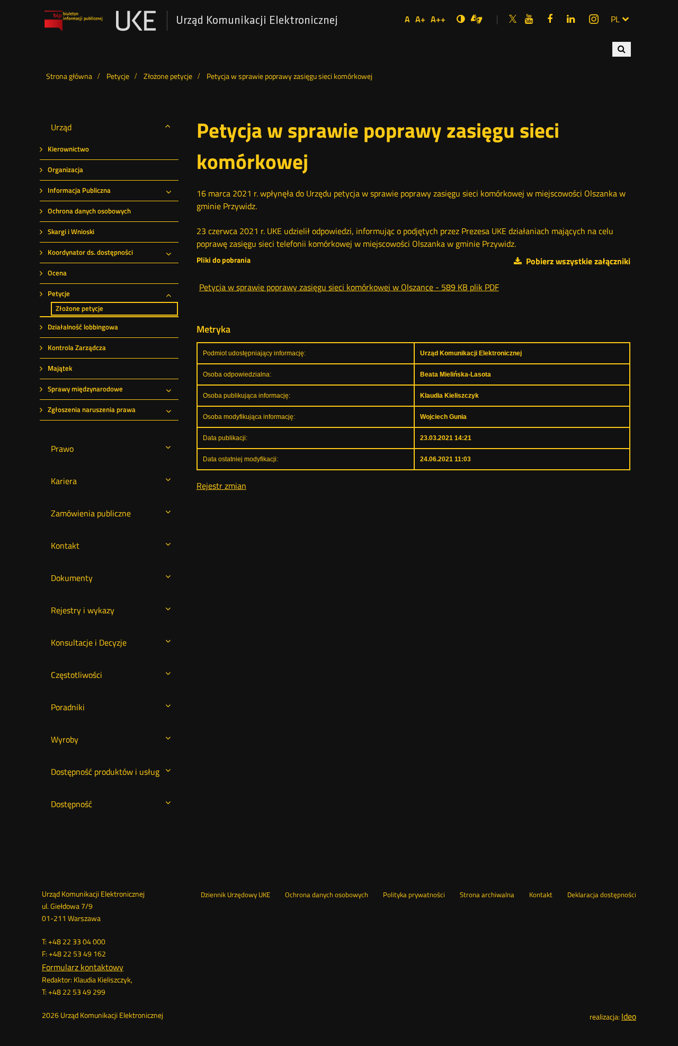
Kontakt (540, 895)
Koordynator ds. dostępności (90, 252)
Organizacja (65, 170)
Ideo (628, 1016)
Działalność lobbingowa (83, 327)
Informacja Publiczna (79, 190)
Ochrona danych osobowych (89, 211)
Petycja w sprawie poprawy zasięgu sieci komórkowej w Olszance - (349, 287)
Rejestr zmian (221, 485)
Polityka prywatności (414, 895)
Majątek (60, 368)
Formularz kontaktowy (82, 967)
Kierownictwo (68, 149)
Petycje (59, 294)
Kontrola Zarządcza (77, 348)
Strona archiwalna (487, 895)
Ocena (57, 273)
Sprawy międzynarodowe (85, 389)
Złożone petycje (79, 308)
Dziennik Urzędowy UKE (235, 895)
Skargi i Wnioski (71, 232)
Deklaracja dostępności (601, 895)
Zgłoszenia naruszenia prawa (92, 410)
